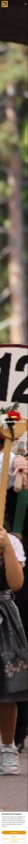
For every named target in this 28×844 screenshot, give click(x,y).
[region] (14, 828)
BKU (14, 426)
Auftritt (14, 417)
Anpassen (14, 836)
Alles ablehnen (14, 841)
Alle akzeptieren (14, 832)
